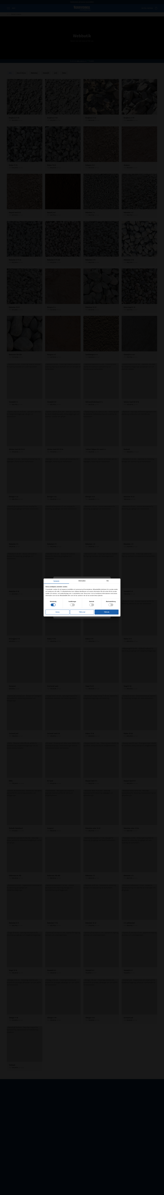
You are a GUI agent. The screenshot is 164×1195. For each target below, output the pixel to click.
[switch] (72, 604)
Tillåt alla (106, 612)
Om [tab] (108, 581)
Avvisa (57, 612)
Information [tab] (82, 581)
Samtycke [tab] (56, 581)
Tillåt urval (82, 612)
